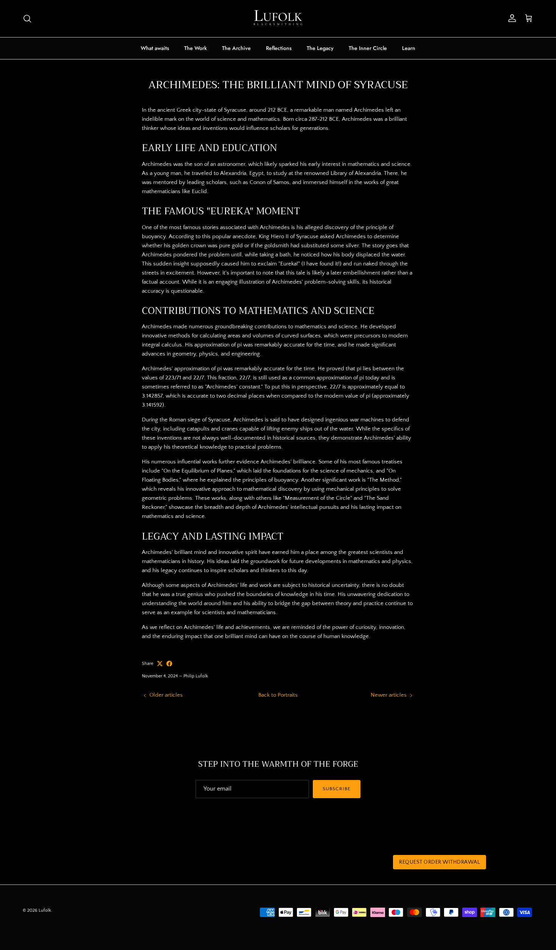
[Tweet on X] (160, 663)
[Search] (27, 18)
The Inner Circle (368, 48)
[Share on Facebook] (169, 663)
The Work (195, 48)
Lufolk (45, 910)
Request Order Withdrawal (439, 862)
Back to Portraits (278, 695)
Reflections (279, 48)
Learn (408, 48)
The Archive (236, 48)
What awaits (155, 48)
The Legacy (320, 48)
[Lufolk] (278, 19)
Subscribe (336, 788)
